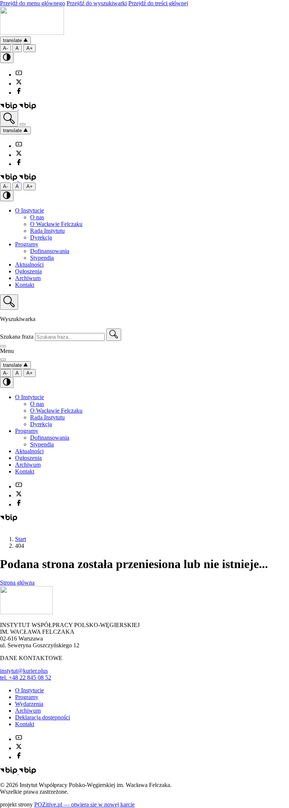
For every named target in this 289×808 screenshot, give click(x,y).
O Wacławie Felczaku (56, 224)
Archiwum (28, 278)
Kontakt (24, 285)
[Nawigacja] (23, 124)
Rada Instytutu (47, 231)
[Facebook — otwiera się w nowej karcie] (19, 92)
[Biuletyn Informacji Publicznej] (18, 107)
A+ (29, 48)
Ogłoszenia (28, 271)
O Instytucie (29, 210)
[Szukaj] (113, 335)
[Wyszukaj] (9, 119)
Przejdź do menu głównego (32, 3)
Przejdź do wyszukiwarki (97, 3)
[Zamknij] (3, 346)
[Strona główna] (32, 33)
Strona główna (17, 582)
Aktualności (29, 264)
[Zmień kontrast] (7, 57)
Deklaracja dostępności (42, 717)
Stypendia (42, 258)
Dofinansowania (49, 251)
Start (20, 539)
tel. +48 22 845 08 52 (25, 677)
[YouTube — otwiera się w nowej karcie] (19, 74)
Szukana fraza (16, 336)
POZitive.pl (84, 804)
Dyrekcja (41, 237)
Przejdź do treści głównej (158, 3)
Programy (26, 244)
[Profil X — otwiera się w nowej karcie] (19, 83)
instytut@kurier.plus (24, 671)
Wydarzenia (29, 704)
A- (5, 48)
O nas (37, 217)
